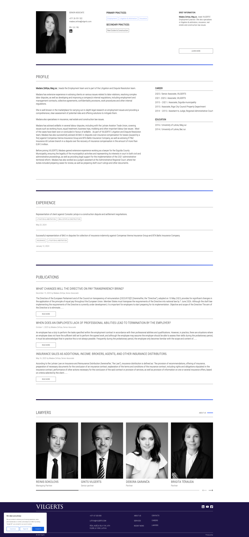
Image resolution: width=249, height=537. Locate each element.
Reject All (25, 529)
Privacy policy (209, 535)
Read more (46, 314)
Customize (13, 529)
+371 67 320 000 (95, 516)
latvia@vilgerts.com (98, 521)
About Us (137, 516)
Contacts (155, 516)
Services (137, 521)
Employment (112, 18)
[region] (25, 523)
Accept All (38, 529)
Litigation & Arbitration (128, 18)
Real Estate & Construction (117, 30)
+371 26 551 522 (75, 18)
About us (202, 413)
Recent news (139, 526)
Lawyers (155, 525)
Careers (155, 520)
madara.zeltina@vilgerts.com (80, 21)
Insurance (143, 18)
